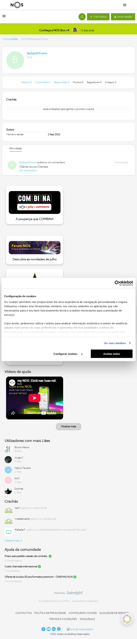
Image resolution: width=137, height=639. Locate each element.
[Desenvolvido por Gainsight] (68, 594)
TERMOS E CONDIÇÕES (63, 619)
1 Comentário (12, 571)
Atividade (15, 148)
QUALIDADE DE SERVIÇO (114, 613)
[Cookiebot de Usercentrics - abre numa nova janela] (117, 283)
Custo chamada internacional (21, 566)
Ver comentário (28, 170)
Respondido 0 (62, 82)
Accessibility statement (85, 601)
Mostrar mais (68, 426)
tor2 (17, 478)
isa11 (18, 508)
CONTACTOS (24, 613)
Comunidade (10, 39)
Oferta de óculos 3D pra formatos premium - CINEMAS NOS (39, 577)
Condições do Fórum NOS (54, 601)
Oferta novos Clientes (33, 166)
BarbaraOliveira (37, 53)
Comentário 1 (43, 82)
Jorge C (19, 458)
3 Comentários (13, 560)
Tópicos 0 (26, 82)
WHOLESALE (87, 619)
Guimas (19, 489)
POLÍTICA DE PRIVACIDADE (50, 613)
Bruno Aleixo (22, 447)
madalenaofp (22, 519)
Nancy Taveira (23, 468)
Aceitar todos (111, 353)
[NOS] (17, 5)
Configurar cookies (66, 353)
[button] (4, 17)
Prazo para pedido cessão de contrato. (26, 556)
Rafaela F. (20, 530)
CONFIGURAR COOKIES (83, 613)
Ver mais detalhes (115, 342)
